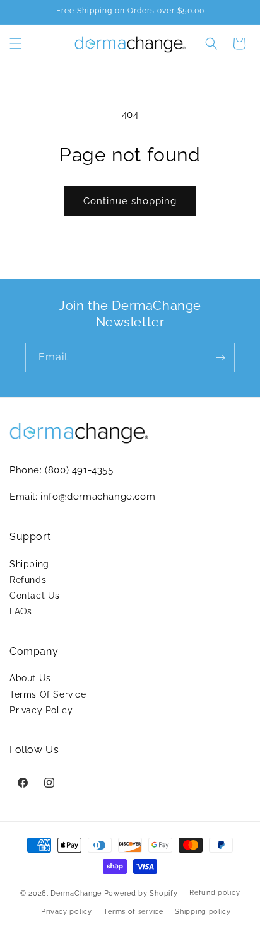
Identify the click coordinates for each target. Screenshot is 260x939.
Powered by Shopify (141, 893)
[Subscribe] (220, 357)
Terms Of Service (47, 694)
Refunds (27, 580)
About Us (30, 678)
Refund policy (214, 893)
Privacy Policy (41, 710)
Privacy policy (66, 911)
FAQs (20, 611)
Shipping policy (203, 911)
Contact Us (34, 595)
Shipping (29, 564)
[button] (16, 43)
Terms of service (133, 911)
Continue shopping (130, 201)
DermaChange (76, 893)
